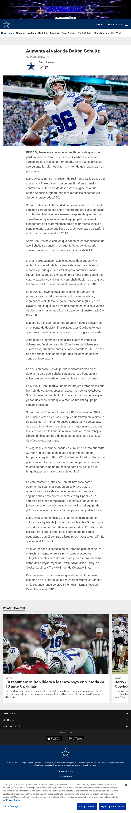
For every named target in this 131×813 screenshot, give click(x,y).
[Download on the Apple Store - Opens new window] (54, 739)
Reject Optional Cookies (113, 806)
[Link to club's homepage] (6, 23)
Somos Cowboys (46, 62)
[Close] (125, 784)
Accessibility (65, 776)
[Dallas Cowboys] (65, 753)
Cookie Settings (10, 806)
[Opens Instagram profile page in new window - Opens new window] (46, 67)
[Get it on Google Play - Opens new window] (76, 740)
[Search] (120, 24)
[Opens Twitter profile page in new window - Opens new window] (41, 67)
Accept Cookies (87, 806)
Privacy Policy (65, 771)
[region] (65, 796)
